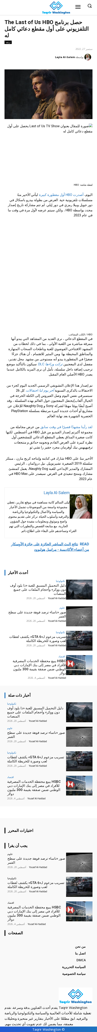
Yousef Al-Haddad (57, 598)
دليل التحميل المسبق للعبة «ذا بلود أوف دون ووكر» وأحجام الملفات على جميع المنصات (38, 589)
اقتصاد (61, 656)
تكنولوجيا (60, 581)
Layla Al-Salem (65, 57)
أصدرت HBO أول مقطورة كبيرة (61, 195)
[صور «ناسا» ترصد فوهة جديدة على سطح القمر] (79, 616)
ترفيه (8, 42)
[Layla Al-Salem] (88, 57)
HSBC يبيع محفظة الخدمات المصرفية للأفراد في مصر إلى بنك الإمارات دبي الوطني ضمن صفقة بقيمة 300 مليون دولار (39, 667)
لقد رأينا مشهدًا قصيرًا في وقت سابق (66, 427)
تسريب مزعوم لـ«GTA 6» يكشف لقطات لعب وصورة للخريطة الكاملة (37, 639)
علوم (62, 607)
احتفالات (40, 390)
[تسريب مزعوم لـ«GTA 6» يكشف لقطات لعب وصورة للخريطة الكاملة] (79, 641)
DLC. (50, 364)
